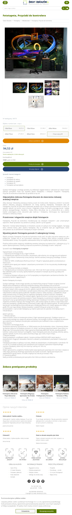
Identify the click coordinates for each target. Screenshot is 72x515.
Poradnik (52, 468)
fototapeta (10, 177)
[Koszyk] (66, 2)
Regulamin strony (34, 468)
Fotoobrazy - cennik (55, 470)
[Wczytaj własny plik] (67, 8)
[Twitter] (33, 481)
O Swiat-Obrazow (15, 470)
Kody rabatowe (14, 475)
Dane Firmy (13, 468)
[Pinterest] (43, 481)
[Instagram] (38, 481)
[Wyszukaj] (63, 8)
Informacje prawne (34, 464)
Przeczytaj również (55, 464)
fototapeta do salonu (13, 179)
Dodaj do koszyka (34, 164)
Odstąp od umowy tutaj (36, 475)
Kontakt (12, 477)
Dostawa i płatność (16, 472)
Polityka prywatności (35, 470)
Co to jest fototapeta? (56, 472)
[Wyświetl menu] (5, 2)
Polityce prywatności (9, 506)
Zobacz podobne (34, 141)
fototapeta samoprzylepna (15, 185)
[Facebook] (29, 481)
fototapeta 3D (11, 183)
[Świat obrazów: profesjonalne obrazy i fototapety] (36, 2)
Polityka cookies (33, 472)
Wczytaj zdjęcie (34, 169)
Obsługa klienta (15, 464)
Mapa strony (53, 475)
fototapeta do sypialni (13, 181)
